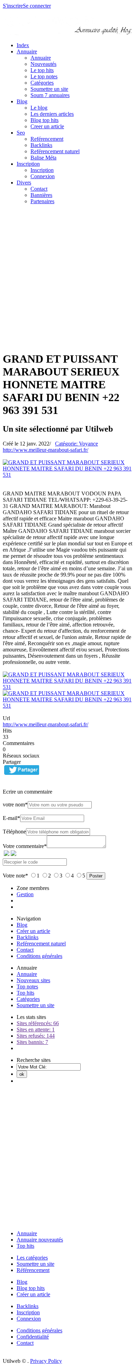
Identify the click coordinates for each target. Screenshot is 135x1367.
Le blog (38, 108)
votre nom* (15, 804)
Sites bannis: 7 (32, 1042)
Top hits (25, 993)
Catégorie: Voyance (76, 444)
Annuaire (27, 51)
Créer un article (33, 931)
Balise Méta (43, 158)
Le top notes (43, 76)
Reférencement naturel (55, 151)
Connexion (42, 176)
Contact (38, 189)
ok (21, 1074)
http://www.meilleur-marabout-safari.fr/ (45, 450)
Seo (21, 133)
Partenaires (42, 201)
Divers (24, 182)
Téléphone (14, 831)
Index (23, 45)
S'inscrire (13, 6)
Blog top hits (44, 120)
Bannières (41, 195)
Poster (95, 876)
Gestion (25, 894)
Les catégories (32, 1258)
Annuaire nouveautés (40, 1240)
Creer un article (47, 126)
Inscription (28, 164)
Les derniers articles (52, 114)
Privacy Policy (46, 1361)
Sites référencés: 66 (38, 1023)
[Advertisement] (67, 277)
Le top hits (42, 70)
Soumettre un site (49, 89)
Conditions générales (39, 956)
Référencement (33, 1270)
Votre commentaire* (25, 846)
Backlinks (41, 145)
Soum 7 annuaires (50, 95)
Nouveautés (43, 64)
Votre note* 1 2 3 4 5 (45, 876)
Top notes (27, 986)
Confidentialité (33, 1337)
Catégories (42, 83)
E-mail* (11, 818)
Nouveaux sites (33, 980)
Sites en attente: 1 (36, 1029)
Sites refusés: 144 (36, 1036)
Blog (22, 101)
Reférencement (46, 139)
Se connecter (37, 6)
